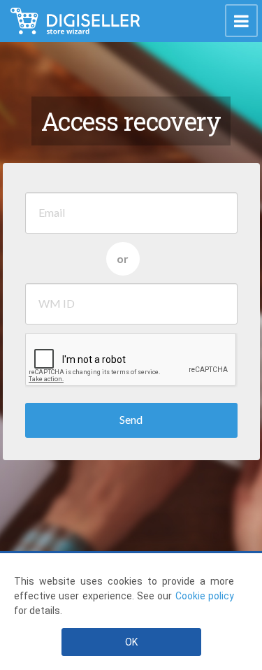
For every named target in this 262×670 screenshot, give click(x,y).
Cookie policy (204, 595)
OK (131, 642)
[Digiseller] (75, 21)
